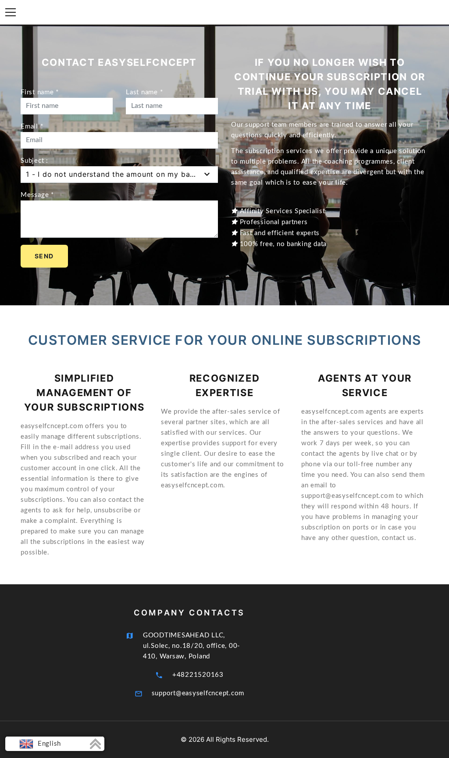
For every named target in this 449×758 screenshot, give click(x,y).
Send (44, 256)
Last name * (144, 92)
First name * (40, 92)
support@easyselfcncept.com (198, 693)
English (48, 743)
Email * (32, 126)
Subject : (34, 160)
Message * (37, 195)
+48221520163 (198, 675)
